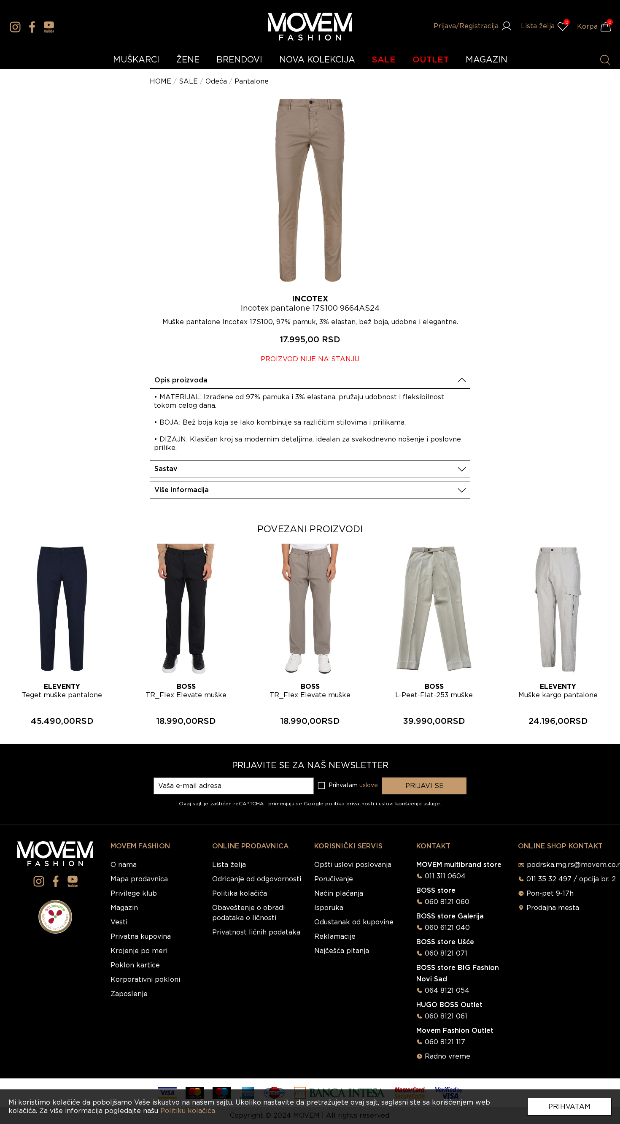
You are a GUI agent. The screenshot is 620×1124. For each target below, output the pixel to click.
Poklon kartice (135, 965)
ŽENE (187, 60)
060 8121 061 (446, 1016)
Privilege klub (134, 893)
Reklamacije (335, 936)
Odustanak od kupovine (354, 922)
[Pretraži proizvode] (605, 60)
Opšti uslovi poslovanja (352, 864)
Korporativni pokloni (145, 979)
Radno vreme (447, 1056)
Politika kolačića (239, 893)
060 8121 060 (447, 902)
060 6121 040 (447, 927)
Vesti (119, 922)
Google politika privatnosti (340, 803)
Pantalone (252, 81)
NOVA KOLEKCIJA (317, 60)
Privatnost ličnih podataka (256, 932)
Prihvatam (569, 1106)
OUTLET (430, 60)
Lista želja (229, 864)
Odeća (216, 81)
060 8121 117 (445, 1042)
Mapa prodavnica (139, 879)
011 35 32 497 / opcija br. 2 (571, 879)
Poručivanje (333, 879)
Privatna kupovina (141, 936)
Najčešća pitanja (341, 951)
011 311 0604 (445, 876)
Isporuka (328, 908)
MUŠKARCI (136, 60)
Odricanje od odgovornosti (256, 879)
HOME (160, 81)
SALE (384, 60)
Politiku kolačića (187, 1111)
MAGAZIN (486, 60)
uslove (368, 785)
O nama (124, 864)
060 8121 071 (446, 953)
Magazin (124, 908)
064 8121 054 (447, 990)
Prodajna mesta (552, 908)
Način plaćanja (338, 893)
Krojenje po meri (139, 951)
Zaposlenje (129, 994)
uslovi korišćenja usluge (409, 803)
